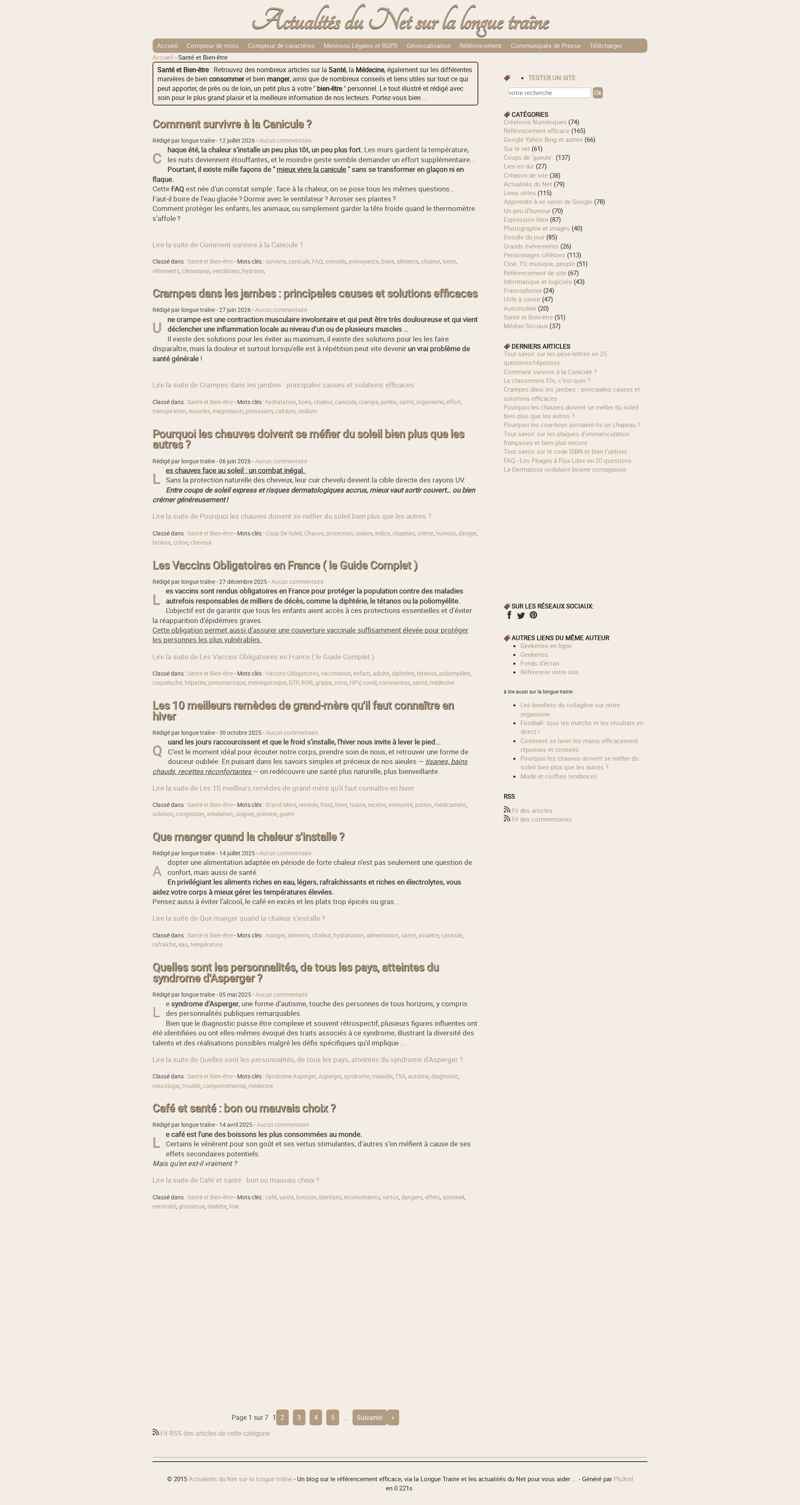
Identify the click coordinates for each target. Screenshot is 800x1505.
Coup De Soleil (283, 533)
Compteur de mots (213, 45)
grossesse (192, 1206)
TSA (400, 1076)
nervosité (164, 1206)
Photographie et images (537, 228)
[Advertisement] (315, 1308)
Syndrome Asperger (290, 1076)
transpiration (169, 411)
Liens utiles (520, 192)
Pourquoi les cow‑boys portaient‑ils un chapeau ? (572, 424)
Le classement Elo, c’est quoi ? (547, 380)
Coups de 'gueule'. (529, 157)
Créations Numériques (535, 122)
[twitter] (521, 617)
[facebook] (509, 617)
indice (382, 533)
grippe (323, 682)
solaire (363, 533)
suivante (369, 1417)
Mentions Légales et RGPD (361, 45)
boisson (306, 1197)
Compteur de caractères (281, 45)
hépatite (195, 682)
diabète (217, 1206)
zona (340, 682)
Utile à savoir (522, 299)
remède (308, 805)
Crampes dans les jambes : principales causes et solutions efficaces (315, 293)
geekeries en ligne (546, 645)
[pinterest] (533, 617)
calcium (285, 411)
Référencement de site (535, 273)
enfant (361, 673)
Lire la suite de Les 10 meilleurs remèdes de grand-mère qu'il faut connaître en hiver (283, 788)
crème (425, 533)
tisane (357, 805)
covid (370, 682)
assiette (428, 935)
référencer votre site (549, 672)
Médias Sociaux (526, 326)
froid (326, 805)
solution (162, 814)
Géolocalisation (429, 45)
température (206, 944)
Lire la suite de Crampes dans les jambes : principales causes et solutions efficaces (283, 384)
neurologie (166, 1086)
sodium (307, 411)
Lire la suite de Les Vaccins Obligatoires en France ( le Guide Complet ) (263, 656)
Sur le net (517, 148)
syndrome (357, 1076)
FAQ (317, 261)
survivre (275, 261)
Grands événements (531, 246)
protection (339, 533)
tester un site (552, 77)
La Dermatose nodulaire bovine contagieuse (565, 469)
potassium (259, 411)
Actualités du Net (528, 184)
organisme (430, 402)
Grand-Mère (280, 805)
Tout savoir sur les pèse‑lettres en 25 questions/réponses (555, 358)
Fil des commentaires (542, 819)
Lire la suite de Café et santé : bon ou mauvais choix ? (235, 1180)
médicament (450, 805)
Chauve (314, 533)
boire (387, 261)
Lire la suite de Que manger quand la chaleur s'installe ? (238, 918)
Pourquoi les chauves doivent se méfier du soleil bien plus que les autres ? (308, 439)
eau (183, 944)
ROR (307, 682)
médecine (442, 682)
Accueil (167, 45)
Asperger (329, 1076)
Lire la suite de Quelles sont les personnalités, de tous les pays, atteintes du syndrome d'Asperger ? (307, 1059)
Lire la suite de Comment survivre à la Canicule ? (227, 244)
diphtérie (403, 673)
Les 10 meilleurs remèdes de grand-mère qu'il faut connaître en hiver (303, 710)
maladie (382, 1076)
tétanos (427, 673)
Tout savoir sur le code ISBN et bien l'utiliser (565, 451)
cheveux (201, 542)
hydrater (253, 271)
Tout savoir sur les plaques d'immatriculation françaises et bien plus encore (567, 438)
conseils (335, 261)
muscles (199, 411)
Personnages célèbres (534, 255)
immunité (400, 805)
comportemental (224, 1086)
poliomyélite (454, 673)
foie (234, 1206)
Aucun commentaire (285, 140)
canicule (299, 261)
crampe (368, 402)
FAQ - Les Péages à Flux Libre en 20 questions (568, 460)
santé (406, 402)
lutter (449, 261)
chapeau (403, 533)
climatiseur (196, 271)
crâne (180, 542)
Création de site (526, 175)
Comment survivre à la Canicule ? (231, 123)
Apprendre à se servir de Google (548, 201)
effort (453, 402)
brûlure (161, 542)
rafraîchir (164, 944)
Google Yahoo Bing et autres (543, 139)
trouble (191, 1086)
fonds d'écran (539, 663)
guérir (287, 814)
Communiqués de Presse (546, 45)
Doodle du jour (524, 237)
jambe (389, 402)
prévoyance (364, 261)
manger (275, 935)
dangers (411, 1197)
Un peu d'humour (527, 210)
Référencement (481, 45)
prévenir (267, 814)
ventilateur (226, 271)
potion (423, 805)
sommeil (453, 1197)
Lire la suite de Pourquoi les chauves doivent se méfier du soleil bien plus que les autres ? (291, 516)
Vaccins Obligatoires (291, 673)
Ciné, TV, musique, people (539, 263)
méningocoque (267, 682)
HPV (355, 682)
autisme (418, 1076)
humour (446, 533)
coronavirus (394, 682)
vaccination (336, 673)
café (271, 1197)
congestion (190, 814)
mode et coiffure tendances (558, 776)
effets (432, 1197)
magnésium (227, 411)
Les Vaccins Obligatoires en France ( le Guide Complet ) (285, 565)
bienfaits (330, 1197)
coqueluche (167, 682)
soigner (244, 814)
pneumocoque (226, 682)
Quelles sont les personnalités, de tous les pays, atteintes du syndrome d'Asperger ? (295, 972)
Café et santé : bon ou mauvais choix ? (243, 1107)
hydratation (280, 402)
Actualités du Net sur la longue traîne (400, 21)
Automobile (520, 308)
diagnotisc (444, 1076)
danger (467, 533)
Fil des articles (532, 810)
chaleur (430, 261)
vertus (390, 1197)
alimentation (382, 935)
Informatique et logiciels (538, 281)
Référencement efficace (537, 130)
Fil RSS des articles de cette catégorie (215, 1433)
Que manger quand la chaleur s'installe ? (248, 836)
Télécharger (606, 45)
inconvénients (362, 1197)
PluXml (623, 1479)
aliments (408, 261)
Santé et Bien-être (210, 261)
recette (377, 805)
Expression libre (526, 219)
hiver (341, 805)
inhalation (220, 814)
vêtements (166, 271)
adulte (381, 673)
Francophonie (523, 290)
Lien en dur (519, 166)
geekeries (534, 654)
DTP (294, 682)
